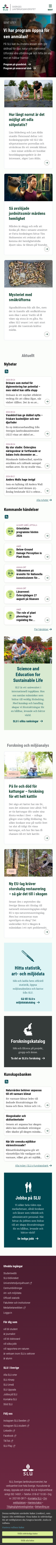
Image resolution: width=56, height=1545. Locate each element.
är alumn (7, 1358)
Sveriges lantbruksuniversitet (24, 8)
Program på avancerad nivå (17, 68)
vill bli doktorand (11, 1338)
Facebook (8, 1435)
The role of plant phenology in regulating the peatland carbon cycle (29, 618)
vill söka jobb (10, 1343)
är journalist (9, 1333)
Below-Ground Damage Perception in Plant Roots (29, 553)
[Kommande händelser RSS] (28, 516)
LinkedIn (7, 1430)
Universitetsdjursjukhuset (16, 1282)
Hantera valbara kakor (13, 1527)
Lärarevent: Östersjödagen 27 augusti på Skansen (27, 595)
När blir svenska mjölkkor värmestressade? (21, 1143)
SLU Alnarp (8, 1379)
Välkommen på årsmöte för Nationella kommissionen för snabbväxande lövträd (29, 576)
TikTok (6, 1440)
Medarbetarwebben (13, 1307)
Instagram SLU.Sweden (14, 1420)
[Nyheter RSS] (28, 371)
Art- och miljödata (12, 1292)
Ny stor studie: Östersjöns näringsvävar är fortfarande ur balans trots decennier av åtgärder (23, 453)
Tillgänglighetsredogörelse (20, 1506)
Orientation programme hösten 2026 (27, 532)
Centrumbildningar (12, 1288)
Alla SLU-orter (10, 1374)
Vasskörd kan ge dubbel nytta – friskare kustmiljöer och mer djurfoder (24, 418)
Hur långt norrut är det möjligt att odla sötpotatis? (27, 119)
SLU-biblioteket (11, 1278)
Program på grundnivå (14, 64)
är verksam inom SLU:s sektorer (19, 1353)
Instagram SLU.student (14, 1425)
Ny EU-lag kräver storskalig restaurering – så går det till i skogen (28, 888)
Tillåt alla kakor (27, 1540)
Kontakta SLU (10, 1399)
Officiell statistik (11, 1297)
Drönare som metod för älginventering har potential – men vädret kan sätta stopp (23, 386)
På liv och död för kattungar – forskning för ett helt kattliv (26, 791)
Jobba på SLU (10, 1394)
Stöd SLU (7, 1404)
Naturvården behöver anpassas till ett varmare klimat (24, 1092)
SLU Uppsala (9, 1389)
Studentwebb (10, 1273)
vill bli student (10, 1329)
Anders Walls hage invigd (20, 479)
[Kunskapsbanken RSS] (28, 1081)
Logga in (7, 1312)
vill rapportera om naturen (16, 1348)
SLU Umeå (8, 1384)
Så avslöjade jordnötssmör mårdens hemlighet (27, 213)
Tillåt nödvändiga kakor (28, 1534)
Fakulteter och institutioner (16, 1302)
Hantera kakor (35, 1502)
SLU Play (7, 1445)
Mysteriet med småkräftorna (20, 297)
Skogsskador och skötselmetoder (16, 1117)
